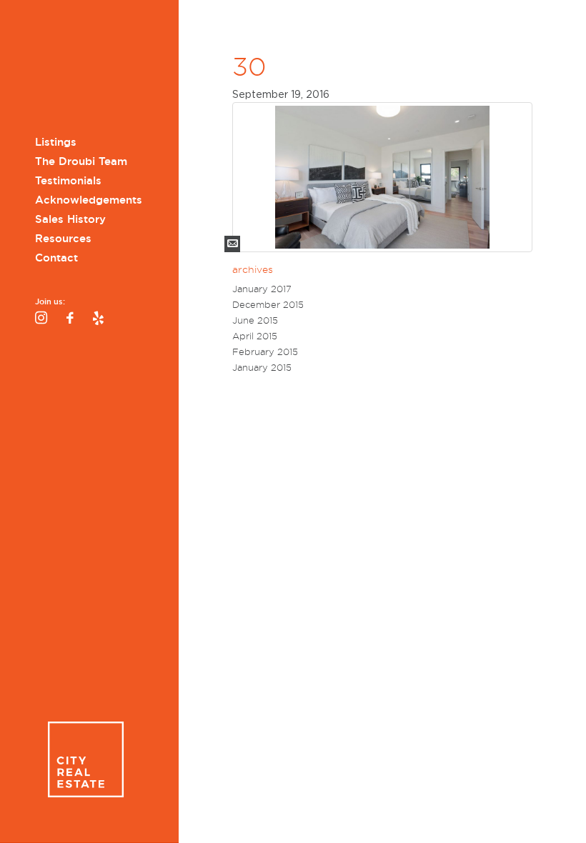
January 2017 (262, 289)
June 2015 (255, 320)
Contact (56, 258)
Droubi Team (85, 69)
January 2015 (262, 367)
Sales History (70, 219)
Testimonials (68, 180)
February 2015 (265, 351)
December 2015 (268, 304)
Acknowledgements (88, 200)
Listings (55, 142)
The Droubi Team (81, 161)
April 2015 (254, 336)
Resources (63, 238)
